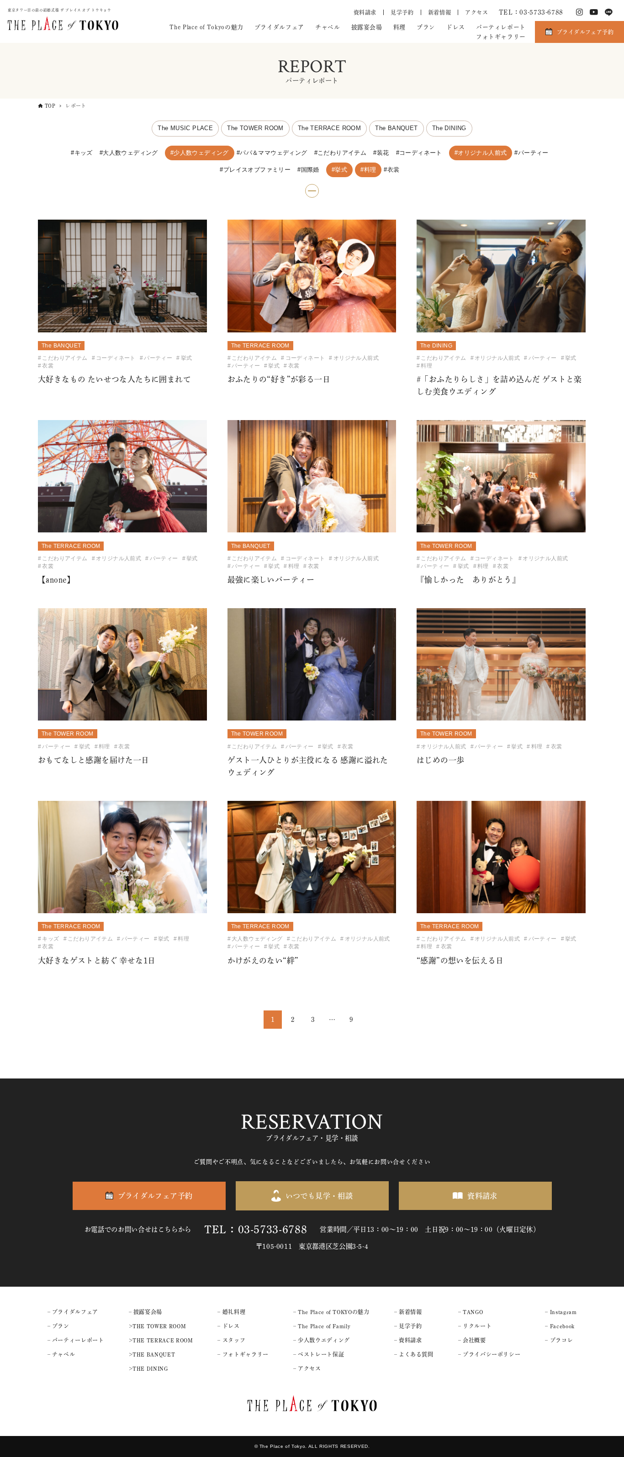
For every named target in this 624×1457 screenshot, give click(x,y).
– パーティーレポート (76, 1340)
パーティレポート (501, 27)
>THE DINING (148, 1368)
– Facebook (559, 1326)
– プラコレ (559, 1340)
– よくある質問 (414, 1354)
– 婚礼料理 (231, 1312)
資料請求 (365, 12)
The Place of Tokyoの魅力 (206, 27)
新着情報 (439, 12)
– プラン (58, 1326)
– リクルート (475, 1326)
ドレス (455, 27)
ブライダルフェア (279, 27)
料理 (399, 27)
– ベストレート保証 (318, 1354)
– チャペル (61, 1354)
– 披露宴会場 (145, 1312)
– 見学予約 (408, 1326)
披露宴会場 (366, 27)
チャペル (327, 27)
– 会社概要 (472, 1340)
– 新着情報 (408, 1312)
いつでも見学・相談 (319, 1195)
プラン (426, 27)
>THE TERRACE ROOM (161, 1340)
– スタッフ (231, 1340)
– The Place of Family (321, 1326)
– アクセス (307, 1368)
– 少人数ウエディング (321, 1340)
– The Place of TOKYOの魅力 (331, 1312)
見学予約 (402, 12)
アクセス (476, 12)
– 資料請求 (408, 1340)
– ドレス (228, 1326)
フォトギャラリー (501, 37)
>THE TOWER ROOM (157, 1326)
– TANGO (470, 1312)
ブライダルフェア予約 (585, 32)
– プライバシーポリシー (489, 1354)
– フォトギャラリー (242, 1354)
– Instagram (560, 1312)
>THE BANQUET (152, 1354)
